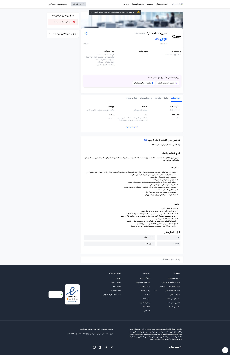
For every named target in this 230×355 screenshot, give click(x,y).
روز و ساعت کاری (175, 51)
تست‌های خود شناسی (172, 290)
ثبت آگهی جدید (145, 278)
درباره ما (118, 278)
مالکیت (111, 114)
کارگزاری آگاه (161, 39)
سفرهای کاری (143, 51)
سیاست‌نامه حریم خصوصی (112, 294)
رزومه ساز (126, 4)
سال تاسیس (175, 114)
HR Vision (146, 307)
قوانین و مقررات (115, 290)
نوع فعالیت (110, 106)
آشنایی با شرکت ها (173, 302)
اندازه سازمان (174, 106)
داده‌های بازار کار (174, 307)
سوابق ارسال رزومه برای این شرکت (65, 34)
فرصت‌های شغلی (161, 4)
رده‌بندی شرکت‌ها (138, 4)
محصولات (150, 4)
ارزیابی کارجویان (145, 286)
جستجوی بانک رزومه (143, 282)
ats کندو (147, 311)
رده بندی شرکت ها (173, 298)
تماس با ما (117, 286)
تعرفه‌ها (147, 294)
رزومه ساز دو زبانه (174, 278)
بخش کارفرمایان (145, 302)
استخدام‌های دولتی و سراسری (170, 286)
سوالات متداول (175, 294)
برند (145, 114)
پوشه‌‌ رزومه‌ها (145, 290)
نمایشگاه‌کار (146, 298)
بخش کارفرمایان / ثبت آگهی (58, 4)
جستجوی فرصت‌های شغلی (170, 282)
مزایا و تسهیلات (109, 51)
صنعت (144, 106)
